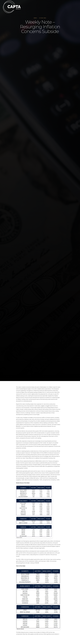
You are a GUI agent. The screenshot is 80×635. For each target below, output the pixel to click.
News (35, 17)
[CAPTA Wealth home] (8, 4)
